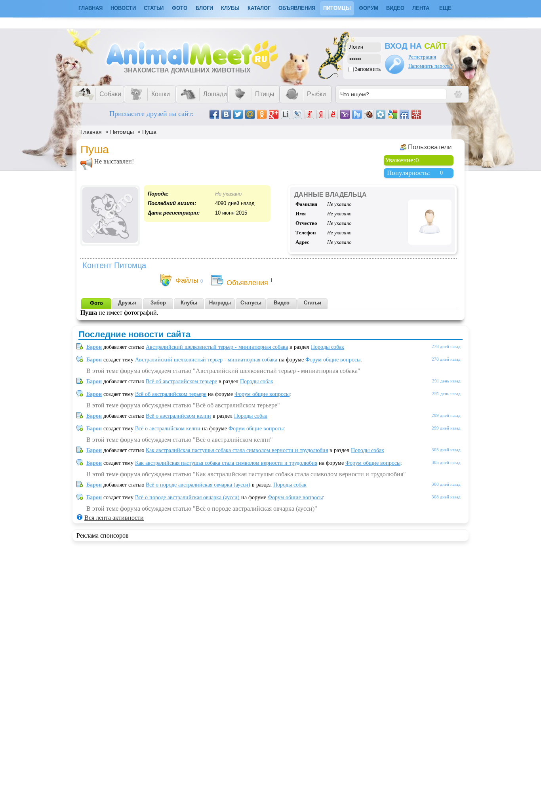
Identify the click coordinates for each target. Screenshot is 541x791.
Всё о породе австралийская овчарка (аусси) (198, 485)
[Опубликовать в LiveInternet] (285, 114)
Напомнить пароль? (430, 66)
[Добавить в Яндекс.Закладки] (321, 114)
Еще (445, 8)
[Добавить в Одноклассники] (262, 114)
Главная (91, 132)
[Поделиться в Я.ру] (309, 114)
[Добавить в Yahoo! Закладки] (345, 114)
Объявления (296, 8)
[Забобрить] (368, 114)
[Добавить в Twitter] (238, 114)
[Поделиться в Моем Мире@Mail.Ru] (250, 114)
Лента (420, 8)
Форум (368, 8)
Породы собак (327, 347)
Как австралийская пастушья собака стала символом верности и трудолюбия (237, 450)
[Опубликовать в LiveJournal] (297, 114)
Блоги (204, 8)
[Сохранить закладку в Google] (392, 114)
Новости (123, 8)
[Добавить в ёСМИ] (333, 114)
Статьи (154, 8)
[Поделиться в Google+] (273, 114)
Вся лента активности (114, 517)
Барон (94, 347)
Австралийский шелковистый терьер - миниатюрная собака (217, 347)
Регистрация (422, 57)
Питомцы (337, 8)
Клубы (230, 8)
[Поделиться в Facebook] (214, 114)
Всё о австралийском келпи (178, 416)
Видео (395, 8)
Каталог (259, 8)
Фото (179, 8)
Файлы (186, 280)
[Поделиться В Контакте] (226, 114)
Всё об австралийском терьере (181, 381)
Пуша (149, 132)
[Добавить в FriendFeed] (404, 114)
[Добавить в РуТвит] (357, 114)
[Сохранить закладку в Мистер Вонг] (416, 114)
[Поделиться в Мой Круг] (380, 114)
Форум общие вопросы (332, 360)
